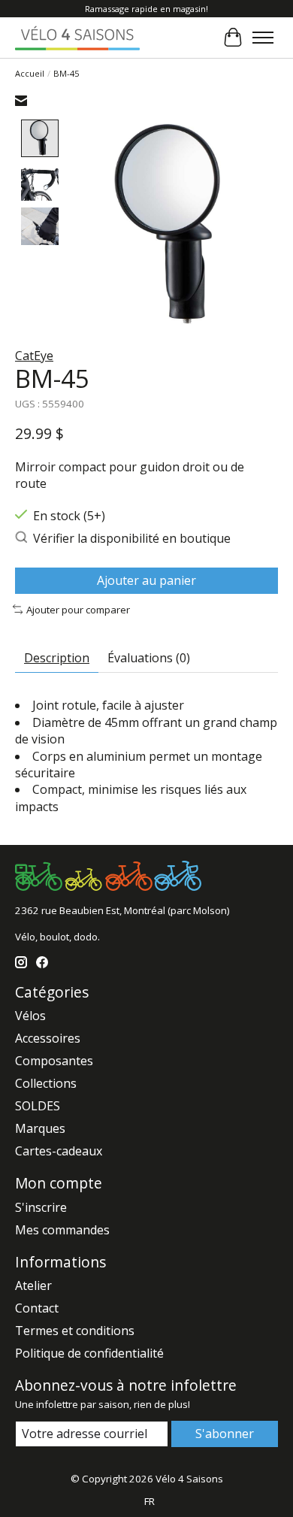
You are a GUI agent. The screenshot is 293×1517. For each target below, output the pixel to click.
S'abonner (224, 1433)
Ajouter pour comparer (78, 609)
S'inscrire (41, 1207)
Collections (46, 1083)
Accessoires (47, 1038)
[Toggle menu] (263, 38)
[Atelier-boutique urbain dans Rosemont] (77, 37)
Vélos (30, 1015)
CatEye (34, 355)
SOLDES (37, 1106)
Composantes (54, 1060)
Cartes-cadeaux (58, 1151)
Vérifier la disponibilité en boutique (132, 538)
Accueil (29, 73)
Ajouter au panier (146, 580)
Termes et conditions (74, 1330)
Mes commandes (62, 1230)
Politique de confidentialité (89, 1353)
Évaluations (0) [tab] (148, 657)
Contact (37, 1308)
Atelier (33, 1285)
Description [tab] (56, 657)
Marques (40, 1128)
